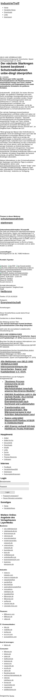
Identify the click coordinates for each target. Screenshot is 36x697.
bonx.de (7, 552)
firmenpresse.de (9, 533)
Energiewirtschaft (11, 302)
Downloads (8, 12)
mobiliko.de (8, 630)
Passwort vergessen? (10, 496)
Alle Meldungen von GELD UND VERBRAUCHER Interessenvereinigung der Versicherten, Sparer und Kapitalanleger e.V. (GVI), (17, 366)
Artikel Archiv (8, 440)
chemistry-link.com (10, 606)
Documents (8, 443)
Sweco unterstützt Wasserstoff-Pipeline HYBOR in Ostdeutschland (19, 420)
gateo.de (7, 656)
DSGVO (5, 347)
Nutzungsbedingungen (12, 474)
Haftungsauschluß (6, 343)
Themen (7, 454)
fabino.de (7, 645)
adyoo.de (7, 670)
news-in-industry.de (11, 577)
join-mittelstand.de (10, 529)
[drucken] (3, 266)
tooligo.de (7, 632)
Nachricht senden (29, 338)
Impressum (8, 17)
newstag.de (8, 687)
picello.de (7, 668)
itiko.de (6, 627)
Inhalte (6, 447)
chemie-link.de (9, 603)
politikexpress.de (10, 689)
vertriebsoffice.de (10, 557)
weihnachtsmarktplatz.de (13, 675)
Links (6, 15)
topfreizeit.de (8, 659)
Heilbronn (6, 291)
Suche (6, 452)
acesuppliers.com (10, 637)
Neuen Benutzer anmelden (12, 498)
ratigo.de (7, 619)
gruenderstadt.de (10, 538)
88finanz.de (8, 616)
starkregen (7, 222)
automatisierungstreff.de (12, 587)
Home (6, 7)
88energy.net (8, 599)
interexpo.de (8, 536)
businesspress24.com (12, 559)
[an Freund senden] (23, 266)
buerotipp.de (8, 550)
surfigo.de (7, 601)
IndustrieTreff (10, 3)
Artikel (6, 438)
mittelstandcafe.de (10, 531)
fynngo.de (7, 682)
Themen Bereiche (10, 457)
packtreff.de (8, 582)
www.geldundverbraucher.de (10, 166)
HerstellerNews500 (11, 469)
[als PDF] (12, 266)
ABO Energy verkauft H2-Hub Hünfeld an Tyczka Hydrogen (20, 427)
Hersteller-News (10, 10)
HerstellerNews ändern (25, 350)
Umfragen (7, 459)
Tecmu (11, 696)
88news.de (8, 651)
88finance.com (9, 614)
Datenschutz (25, 345)
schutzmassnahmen (12, 218)
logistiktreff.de (9, 594)
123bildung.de (9, 555)
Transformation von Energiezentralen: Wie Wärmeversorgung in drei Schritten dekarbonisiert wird (20, 411)
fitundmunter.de (9, 673)
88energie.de (8, 596)
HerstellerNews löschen (8, 350)
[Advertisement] (18, 38)
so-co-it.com (8, 634)
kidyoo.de (7, 654)
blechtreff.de (8, 584)
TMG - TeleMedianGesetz (12, 344)
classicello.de (9, 666)
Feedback (7, 467)
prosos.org (8, 663)
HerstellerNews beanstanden (10, 352)
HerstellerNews (9, 508)
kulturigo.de (8, 661)
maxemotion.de (9, 685)
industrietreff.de (9, 580)
